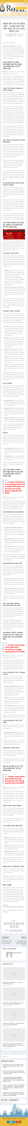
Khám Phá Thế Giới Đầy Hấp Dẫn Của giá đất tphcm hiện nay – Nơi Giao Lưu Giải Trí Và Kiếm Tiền (13, 1045)
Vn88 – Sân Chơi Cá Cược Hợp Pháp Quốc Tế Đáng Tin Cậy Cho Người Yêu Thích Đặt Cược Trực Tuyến (14, 1072)
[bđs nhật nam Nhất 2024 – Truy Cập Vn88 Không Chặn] (14, 973)
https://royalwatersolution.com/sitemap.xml (13, 906)
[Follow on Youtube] (20, 1122)
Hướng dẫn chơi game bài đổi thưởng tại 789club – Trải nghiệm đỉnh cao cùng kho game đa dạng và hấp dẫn (13, 1094)
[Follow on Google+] (17, 1122)
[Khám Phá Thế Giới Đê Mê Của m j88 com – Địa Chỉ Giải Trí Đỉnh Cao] (14, 994)
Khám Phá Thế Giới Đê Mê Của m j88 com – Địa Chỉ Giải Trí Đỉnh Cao (13, 1003)
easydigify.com (16, 1124)
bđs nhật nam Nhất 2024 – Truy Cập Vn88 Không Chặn (13, 983)
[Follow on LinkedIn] (14, 1122)
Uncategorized (9, 35)
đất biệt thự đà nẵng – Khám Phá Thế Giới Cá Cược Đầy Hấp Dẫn (13, 1024)
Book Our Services (21, 8)
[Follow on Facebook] (8, 1122)
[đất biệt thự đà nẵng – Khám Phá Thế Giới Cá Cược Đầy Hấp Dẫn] (14, 1014)
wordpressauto (12, 34)
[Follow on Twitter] (11, 1122)
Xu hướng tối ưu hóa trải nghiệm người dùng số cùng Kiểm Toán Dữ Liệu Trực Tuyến (13, 1066)
